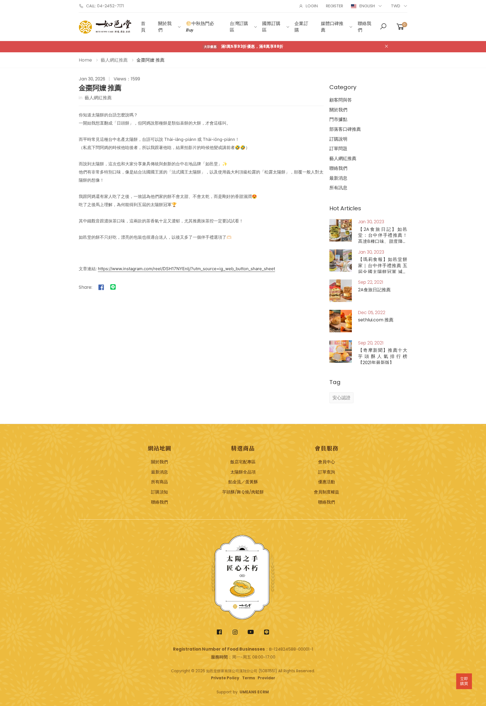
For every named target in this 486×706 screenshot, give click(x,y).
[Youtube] (251, 632)
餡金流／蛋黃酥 (243, 482)
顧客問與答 (340, 100)
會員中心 (326, 462)
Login (312, 6)
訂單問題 (338, 149)
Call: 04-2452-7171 (105, 6)
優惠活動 (326, 482)
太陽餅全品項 (243, 472)
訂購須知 (159, 492)
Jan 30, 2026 (92, 79)
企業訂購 (301, 27)
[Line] (113, 287)
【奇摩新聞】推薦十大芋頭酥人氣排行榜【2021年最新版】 (382, 356)
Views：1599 (127, 79)
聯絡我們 (364, 27)
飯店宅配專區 (243, 462)
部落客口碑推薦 (345, 129)
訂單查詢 (326, 472)
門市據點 (338, 119)
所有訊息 (338, 188)
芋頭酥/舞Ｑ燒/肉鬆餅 (243, 492)
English (367, 6)
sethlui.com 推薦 (375, 320)
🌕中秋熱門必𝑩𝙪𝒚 (200, 27)
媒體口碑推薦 (332, 27)
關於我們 (165, 27)
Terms (248, 678)
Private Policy (225, 678)
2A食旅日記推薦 (374, 290)
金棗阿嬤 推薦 (100, 88)
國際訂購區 (271, 27)
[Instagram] (235, 632)
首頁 (143, 27)
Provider (266, 678)
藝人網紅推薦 (114, 60)
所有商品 (159, 482)
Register (334, 6)
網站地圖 (159, 448)
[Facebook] (101, 287)
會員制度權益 (326, 492)
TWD (395, 6)
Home (85, 60)
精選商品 (243, 448)
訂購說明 (338, 139)
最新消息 (338, 178)
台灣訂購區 (239, 27)
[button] (383, 27)
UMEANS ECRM (254, 692)
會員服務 (326, 448)
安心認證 (341, 398)
